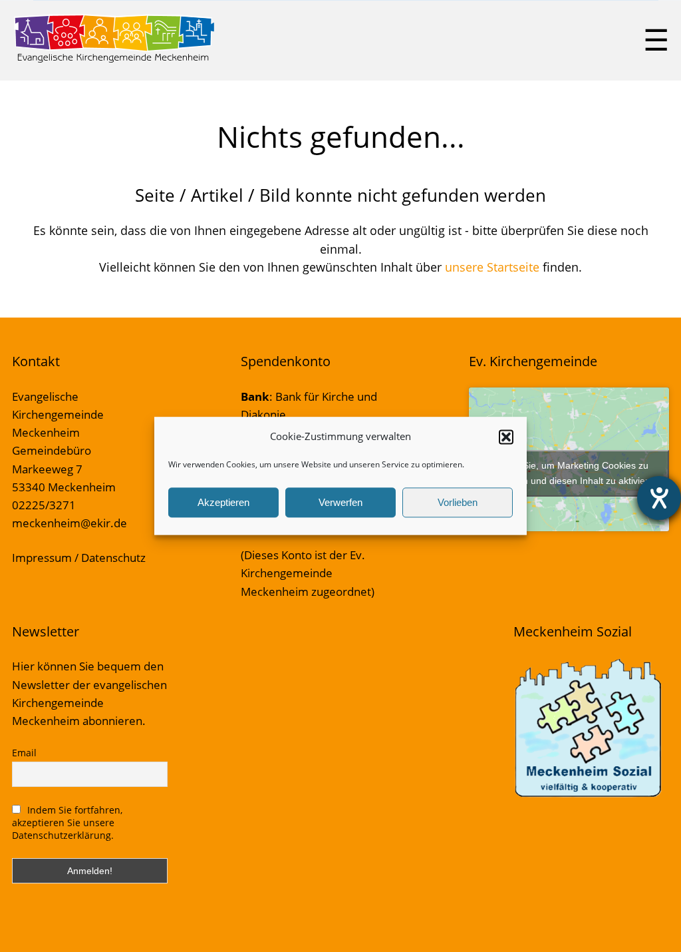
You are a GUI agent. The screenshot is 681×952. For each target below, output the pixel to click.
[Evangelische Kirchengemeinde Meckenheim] (114, 60)
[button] (506, 436)
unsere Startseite (492, 267)
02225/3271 (44, 505)
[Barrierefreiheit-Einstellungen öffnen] (659, 498)
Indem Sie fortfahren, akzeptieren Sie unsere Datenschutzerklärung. (67, 822)
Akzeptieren (223, 502)
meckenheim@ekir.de (69, 523)
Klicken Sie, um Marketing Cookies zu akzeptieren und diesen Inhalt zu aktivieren (569, 473)
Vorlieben (457, 502)
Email (24, 752)
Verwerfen (340, 502)
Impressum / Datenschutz (79, 557)
